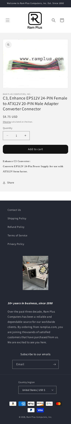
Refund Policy (16, 227)
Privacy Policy (16, 244)
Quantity (7, 128)
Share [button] (10, 182)
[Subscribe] (54, 364)
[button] (7, 20)
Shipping (7, 122)
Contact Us (14, 210)
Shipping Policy (17, 218)
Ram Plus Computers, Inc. (39, 417)
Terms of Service (17, 235)
